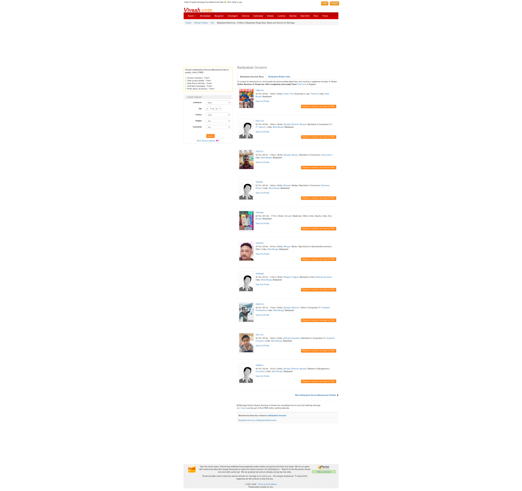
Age (200, 108)
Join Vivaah (242, 408)
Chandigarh (233, 15)
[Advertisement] (261, 45)
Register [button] (334, 3)
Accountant (326, 154)
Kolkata (270, 15)
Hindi (286, 93)
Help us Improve (324, 471)
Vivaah (188, 22)
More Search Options (206, 140)
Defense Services (323, 277)
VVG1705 (260, 120)
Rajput (295, 277)
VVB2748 (260, 90)
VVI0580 (259, 182)
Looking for (197, 102)
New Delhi (305, 15)
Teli (291, 93)
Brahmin (295, 307)
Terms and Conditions (267, 484)
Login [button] (325, 3)
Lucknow (281, 15)
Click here (302, 84)
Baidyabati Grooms (277, 415)
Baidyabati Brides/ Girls (279, 76)
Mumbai (293, 15)
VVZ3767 (260, 151)
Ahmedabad (205, 15)
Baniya (295, 154)
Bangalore (219, 15)
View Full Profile (262, 101)
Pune (316, 15)
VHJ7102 (259, 334)
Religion (198, 120)
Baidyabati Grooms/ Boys (252, 76)
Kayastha (296, 338)
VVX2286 (260, 212)
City (212, 22)
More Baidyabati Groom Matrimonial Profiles (315, 395)
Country (198, 114)
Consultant (260, 371)
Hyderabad (258, 15)
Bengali (287, 124)
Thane (325, 15)
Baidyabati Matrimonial (266, 420)
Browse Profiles (201, 22)
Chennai (245, 15)
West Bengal (278, 127)
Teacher (314, 93)
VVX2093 (260, 243)
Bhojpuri (287, 277)
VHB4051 (260, 365)
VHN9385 (260, 273)
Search (191, 15)
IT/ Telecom (261, 127)
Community (197, 127)
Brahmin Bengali (299, 124)
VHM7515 (260, 304)
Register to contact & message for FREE (318, 106)
